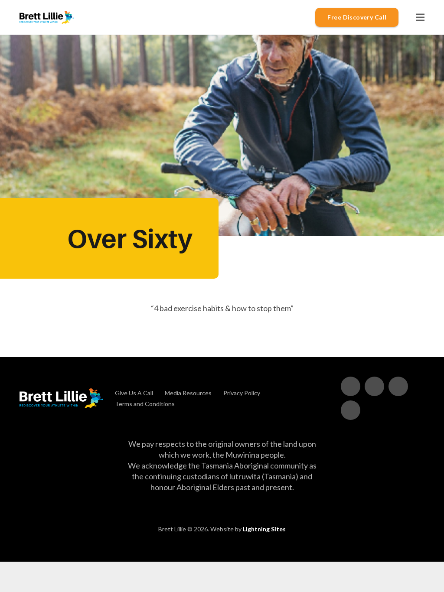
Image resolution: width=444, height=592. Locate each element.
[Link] (47, 17)
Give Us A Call (134, 393)
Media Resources (188, 393)
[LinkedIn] (398, 386)
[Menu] (420, 17)
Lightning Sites (264, 529)
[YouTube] (374, 386)
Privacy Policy (241, 393)
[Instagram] (350, 410)
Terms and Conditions (145, 403)
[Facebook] (350, 386)
